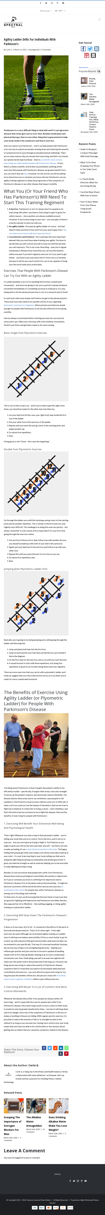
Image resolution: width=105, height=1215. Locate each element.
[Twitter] (90, 48)
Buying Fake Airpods (92, 81)
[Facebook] (83, 48)
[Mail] (93, 55)
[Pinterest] (86, 55)
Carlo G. (9, 50)
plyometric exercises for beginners (19, 305)
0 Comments (46, 50)
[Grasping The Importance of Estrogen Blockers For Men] (14, 1105)
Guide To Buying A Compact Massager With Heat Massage (89, 152)
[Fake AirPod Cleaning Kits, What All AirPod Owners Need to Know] (84, 112)
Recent (92, 71)
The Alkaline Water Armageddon (94, 98)
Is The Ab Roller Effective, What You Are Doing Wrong (89, 182)
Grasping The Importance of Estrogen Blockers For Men (12, 1126)
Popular (83, 71)
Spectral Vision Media (42, 1200)
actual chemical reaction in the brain (41, 849)
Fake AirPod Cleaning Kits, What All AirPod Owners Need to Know (93, 120)
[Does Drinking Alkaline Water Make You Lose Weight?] (59, 1105)
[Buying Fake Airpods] (84, 79)
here (26, 173)
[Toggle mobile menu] (99, 19)
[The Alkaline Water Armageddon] (36, 1105)
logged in (19, 1157)
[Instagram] (96, 48)
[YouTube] (86, 1181)
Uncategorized (34, 50)
